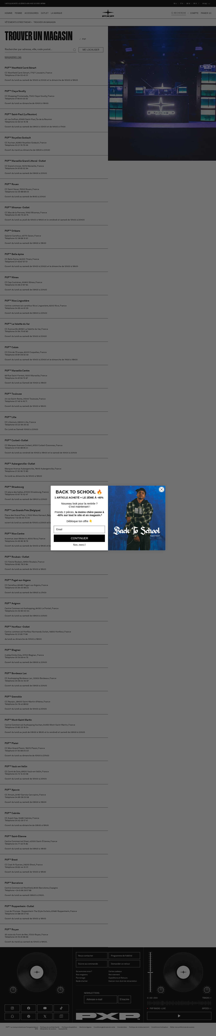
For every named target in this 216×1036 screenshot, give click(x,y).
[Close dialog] (161, 489)
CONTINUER (79, 538)
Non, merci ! (79, 545)
